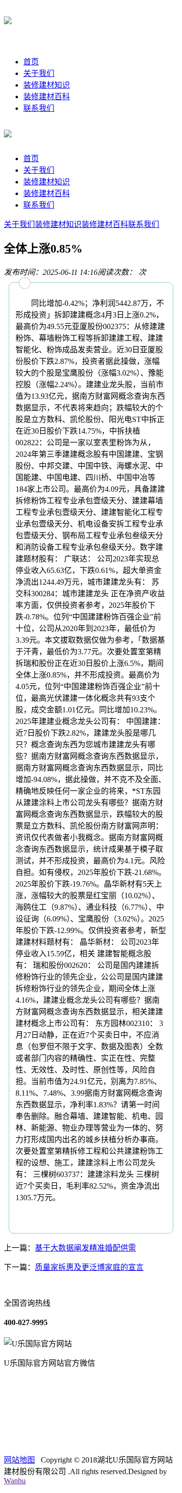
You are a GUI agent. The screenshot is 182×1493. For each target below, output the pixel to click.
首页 (31, 62)
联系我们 (38, 108)
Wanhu (15, 1481)
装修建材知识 (46, 85)
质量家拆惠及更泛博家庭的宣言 (89, 1267)
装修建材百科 (46, 96)
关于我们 (38, 73)
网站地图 (19, 1460)
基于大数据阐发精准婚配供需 (85, 1248)
